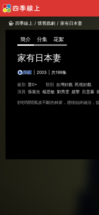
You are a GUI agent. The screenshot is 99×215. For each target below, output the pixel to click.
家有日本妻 (71, 23)
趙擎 (76, 91)
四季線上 (24, 23)
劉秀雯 (63, 91)
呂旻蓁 (88, 91)
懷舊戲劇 (46, 23)
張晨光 (34, 91)
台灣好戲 (64, 84)
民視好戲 (83, 84)
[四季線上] (21, 8)
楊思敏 (48, 91)
